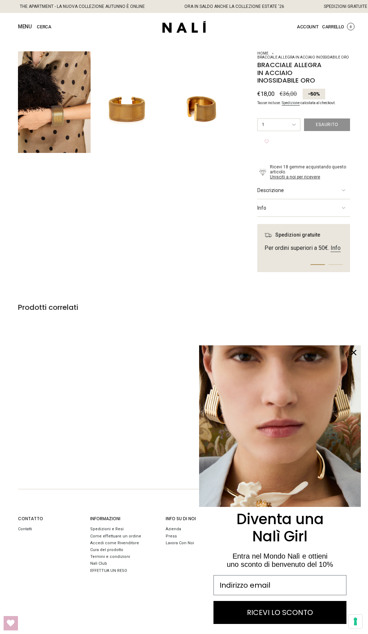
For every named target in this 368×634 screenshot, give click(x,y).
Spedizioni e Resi (107, 529)
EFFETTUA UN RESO (108, 570)
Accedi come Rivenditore (114, 543)
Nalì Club (98, 563)
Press (171, 536)
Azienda (173, 529)
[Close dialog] (353, 352)
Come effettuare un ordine (115, 536)
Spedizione (291, 103)
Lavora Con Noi (180, 543)
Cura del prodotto (106, 549)
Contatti (25, 529)
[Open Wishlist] (11, 623)
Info (261, 208)
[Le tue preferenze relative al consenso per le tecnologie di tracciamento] (355, 621)
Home (262, 53)
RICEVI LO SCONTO (280, 612)
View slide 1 (317, 264)
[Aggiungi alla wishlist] (266, 142)
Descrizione (270, 190)
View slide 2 (335, 264)
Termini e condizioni (110, 556)
